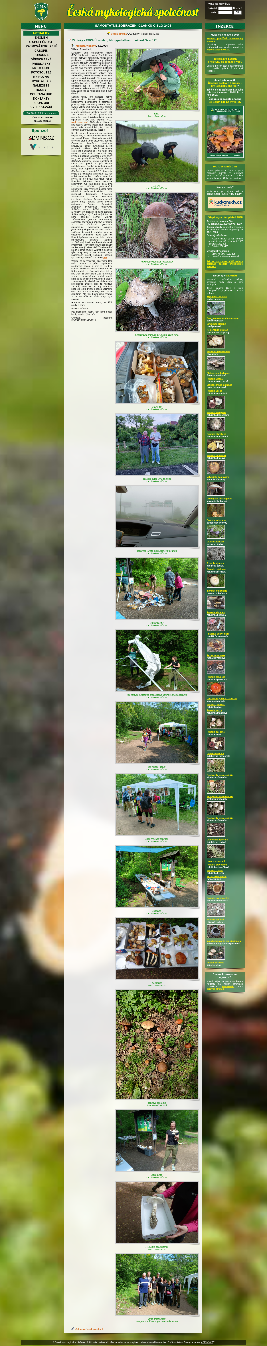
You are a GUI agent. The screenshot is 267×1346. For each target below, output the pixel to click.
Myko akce (41, 68)
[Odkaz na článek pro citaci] (73, 1329)
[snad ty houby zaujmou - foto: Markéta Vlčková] (157, 805)
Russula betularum (216, 569)
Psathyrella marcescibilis (220, 775)
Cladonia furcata (215, 753)
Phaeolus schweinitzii (218, 634)
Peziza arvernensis (216, 876)
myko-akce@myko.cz (218, 49)
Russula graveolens (217, 864)
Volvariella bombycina (218, 477)
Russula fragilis (215, 870)
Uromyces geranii (216, 861)
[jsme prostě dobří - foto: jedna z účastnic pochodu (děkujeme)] (157, 1285)
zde (105, 257)
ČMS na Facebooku (42, 117)
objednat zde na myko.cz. (225, 101)
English (41, 37)
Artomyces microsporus (219, 498)
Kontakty (41, 98)
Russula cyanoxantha (218, 898)
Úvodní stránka (119, 34)
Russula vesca (214, 391)
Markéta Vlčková (86, 45)
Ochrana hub (41, 94)
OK (237, 12)
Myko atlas (41, 81)
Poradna (41, 55)
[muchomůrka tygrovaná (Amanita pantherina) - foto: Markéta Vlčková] (157, 300)
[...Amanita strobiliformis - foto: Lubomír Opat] (157, 1213)
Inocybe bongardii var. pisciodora (224, 941)
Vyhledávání (41, 107)
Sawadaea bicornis (216, 324)
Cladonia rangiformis (217, 839)
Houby (41, 89)
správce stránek (42, 121)
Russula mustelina (216, 455)
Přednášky (41, 63)
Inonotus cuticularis (217, 591)
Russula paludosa (216, 677)
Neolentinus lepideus (217, 330)
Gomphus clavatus (216, 520)
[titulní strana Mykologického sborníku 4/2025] (225, 158)
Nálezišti (231, 275)
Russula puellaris (216, 704)
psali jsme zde (79, 122)
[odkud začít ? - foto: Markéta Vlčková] (157, 589)
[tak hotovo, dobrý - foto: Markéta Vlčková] (157, 733)
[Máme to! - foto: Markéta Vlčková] (157, 373)
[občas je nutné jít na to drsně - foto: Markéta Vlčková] (157, 445)
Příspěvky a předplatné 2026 (225, 217)
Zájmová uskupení (41, 46)
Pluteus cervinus (215, 962)
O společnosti (41, 42)
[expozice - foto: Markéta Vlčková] (157, 877)
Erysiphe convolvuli (217, 296)
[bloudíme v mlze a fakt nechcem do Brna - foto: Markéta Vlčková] (157, 517)
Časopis (41, 50)
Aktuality (41, 33)
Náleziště (41, 85)
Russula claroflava (216, 434)
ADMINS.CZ (207, 1342)
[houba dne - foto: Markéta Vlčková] (157, 1141)
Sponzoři (41, 102)
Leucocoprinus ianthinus (219, 385)
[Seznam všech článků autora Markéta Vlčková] (73, 45)
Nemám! (237, 8)
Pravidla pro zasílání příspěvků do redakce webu (225, 60)
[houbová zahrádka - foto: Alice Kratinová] (157, 1045)
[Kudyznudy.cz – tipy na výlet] (225, 208)
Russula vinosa (215, 379)
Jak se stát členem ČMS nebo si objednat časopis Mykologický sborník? (225, 264)
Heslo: (213, 12)
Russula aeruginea (216, 412)
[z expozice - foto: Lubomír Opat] (157, 949)
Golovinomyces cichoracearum (223, 318)
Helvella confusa (215, 919)
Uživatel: (213, 8)
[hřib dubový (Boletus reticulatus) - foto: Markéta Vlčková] (157, 226)
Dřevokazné (41, 59)
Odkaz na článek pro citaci (89, 1329)
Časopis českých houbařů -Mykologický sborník (225, 84)
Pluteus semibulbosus (218, 373)
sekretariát (228, 986)
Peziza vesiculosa (216, 655)
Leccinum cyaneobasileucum (222, 698)
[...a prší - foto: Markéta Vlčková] (157, 152)
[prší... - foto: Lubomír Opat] (157, 80)
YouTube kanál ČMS (225, 166)
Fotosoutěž (41, 72)
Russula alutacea (216, 612)
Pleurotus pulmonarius (218, 351)
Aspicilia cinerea (215, 541)
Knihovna (41, 76)
